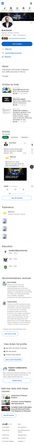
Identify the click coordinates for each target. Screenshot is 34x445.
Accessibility (5, 427)
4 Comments (14, 186)
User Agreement (22, 427)
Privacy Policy (6, 430)
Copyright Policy (22, 435)
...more (24, 153)
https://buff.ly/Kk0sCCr (12, 165)
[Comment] (15, 189)
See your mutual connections (17, 38)
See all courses (9, 415)
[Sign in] (31, 3)
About (19, 424)
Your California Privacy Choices (24, 431)
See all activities (17, 198)
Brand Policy (5, 438)
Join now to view (10, 334)
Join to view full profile (13, 360)
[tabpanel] (17, 166)
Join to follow (17, 44)
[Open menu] (31, 23)
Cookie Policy (5, 435)
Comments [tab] (14, 137)
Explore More (17, 380)
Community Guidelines (8, 441)
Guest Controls (22, 438)
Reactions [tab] (25, 137)
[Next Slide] (32, 167)
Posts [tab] (5, 137)
